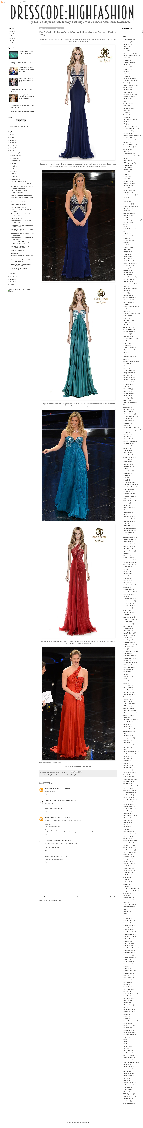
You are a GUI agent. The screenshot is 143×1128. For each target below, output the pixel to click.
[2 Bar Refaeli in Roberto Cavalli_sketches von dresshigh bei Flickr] (78, 399)
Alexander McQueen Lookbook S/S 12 (22, 111)
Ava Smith (126, 740)
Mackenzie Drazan (129, 934)
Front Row (126, 211)
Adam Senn (127, 407)
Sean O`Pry (126, 395)
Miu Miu (125, 238)
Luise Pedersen (128, 929)
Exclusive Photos (128, 94)
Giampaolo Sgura (128, 847)
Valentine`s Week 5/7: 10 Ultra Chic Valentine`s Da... (22, 230)
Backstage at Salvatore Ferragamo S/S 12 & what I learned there (26, 69)
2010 (11, 282)
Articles (125, 359)
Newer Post (43, 897)
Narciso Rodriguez (129, 971)
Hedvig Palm (127, 859)
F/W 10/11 (126, 304)
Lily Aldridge (127, 918)
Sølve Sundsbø (128, 694)
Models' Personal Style (130, 156)
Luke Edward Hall (128, 932)
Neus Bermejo (127, 973)
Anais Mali (126, 717)
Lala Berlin (126, 911)
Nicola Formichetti (128, 975)
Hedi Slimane (127, 594)
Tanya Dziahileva (128, 519)
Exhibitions (126, 160)
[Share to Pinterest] (80, 772)
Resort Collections (129, 277)
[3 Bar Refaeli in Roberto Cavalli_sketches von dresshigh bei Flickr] (78, 637)
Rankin (125, 1019)
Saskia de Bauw (128, 1057)
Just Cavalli (126, 459)
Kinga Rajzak (127, 466)
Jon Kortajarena (128, 617)
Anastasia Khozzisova (130, 719)
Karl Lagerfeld (127, 185)
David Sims (126, 425)
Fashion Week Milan (129, 128)
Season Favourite (128, 140)
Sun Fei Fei (126, 352)
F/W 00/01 (126, 578)
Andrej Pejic (127, 542)
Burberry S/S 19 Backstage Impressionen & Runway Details (26, 96)
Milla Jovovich (127, 964)
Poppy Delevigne (128, 1009)
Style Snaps (127, 281)
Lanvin (125, 914)
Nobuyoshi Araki (128, 669)
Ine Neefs (126, 866)
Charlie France (127, 261)
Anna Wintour (127, 327)
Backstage (126, 67)
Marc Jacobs (127, 236)
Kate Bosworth (127, 382)
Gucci (125, 231)
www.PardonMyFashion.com (53, 808)
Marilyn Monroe (128, 943)
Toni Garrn (126, 322)
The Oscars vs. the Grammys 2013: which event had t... (21, 191)
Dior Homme (127, 181)
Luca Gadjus (127, 640)
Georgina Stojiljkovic (129, 840)
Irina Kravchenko (128, 601)
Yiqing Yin (126, 701)
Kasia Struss (127, 274)
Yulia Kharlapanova (129, 704)
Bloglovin (12, 31)
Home (78, 897)
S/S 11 (125, 179)
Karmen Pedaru (128, 377)
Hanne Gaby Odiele (129, 592)
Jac (124, 309)
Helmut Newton (128, 861)
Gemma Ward (127, 838)
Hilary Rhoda (127, 443)
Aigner (125, 535)
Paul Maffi (126, 996)
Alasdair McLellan (128, 708)
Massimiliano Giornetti (130, 651)
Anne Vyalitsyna (128, 729)
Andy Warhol (127, 722)
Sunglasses (127, 252)
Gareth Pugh (127, 836)
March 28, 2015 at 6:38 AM (59, 856)
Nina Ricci (126, 982)
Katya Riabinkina (128, 633)
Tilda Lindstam (127, 1085)
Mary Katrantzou (128, 316)
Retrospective (127, 154)
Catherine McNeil (128, 560)
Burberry (126, 44)
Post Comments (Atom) (55, 900)
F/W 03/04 (126, 434)
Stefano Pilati (127, 1071)
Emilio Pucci (127, 204)
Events (125, 106)
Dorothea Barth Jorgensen (131, 430)
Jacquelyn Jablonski (129, 370)
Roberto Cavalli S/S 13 (18, 202)
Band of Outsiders (128, 754)
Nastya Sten (127, 660)
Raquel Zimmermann (129, 1021)
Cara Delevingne (128, 144)
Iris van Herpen (128, 605)
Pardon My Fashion (51, 800)
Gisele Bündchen (128, 852)
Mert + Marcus (127, 489)
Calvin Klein (127, 555)
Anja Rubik (126, 259)
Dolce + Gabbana (128, 809)
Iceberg (125, 596)
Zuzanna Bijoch (128, 532)
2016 (11, 142)
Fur (124, 199)
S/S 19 (125, 681)
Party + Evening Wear (68, 775)
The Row (126, 523)
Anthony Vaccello (128, 546)
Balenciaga (126, 747)
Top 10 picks (127, 39)
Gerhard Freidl (127, 843)
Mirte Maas (126, 653)
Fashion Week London (130, 306)
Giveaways (126, 587)
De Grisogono (127, 571)
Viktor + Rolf (127, 526)
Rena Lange (127, 1023)
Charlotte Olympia (128, 297)
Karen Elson (127, 462)
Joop (124, 233)
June (13, 168)
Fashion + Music (128, 247)
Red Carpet (126, 117)
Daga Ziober (127, 567)
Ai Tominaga (127, 706)
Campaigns (126, 103)
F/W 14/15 (126, 90)
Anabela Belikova (128, 539)
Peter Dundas (127, 1000)
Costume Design (128, 790)
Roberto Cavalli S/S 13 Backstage (21, 195)
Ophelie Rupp (127, 991)
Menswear (126, 42)
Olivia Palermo (127, 672)
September (14, 161)
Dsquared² (126, 334)
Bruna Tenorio (127, 770)
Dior (124, 227)
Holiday (125, 71)
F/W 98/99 (126, 829)
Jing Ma (125, 884)
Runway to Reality (129, 222)
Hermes (125, 368)
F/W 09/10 (126, 437)
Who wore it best (128, 405)
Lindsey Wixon (127, 343)
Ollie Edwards (127, 989)
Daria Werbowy (128, 421)
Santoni (125, 1048)
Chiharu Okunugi (128, 332)
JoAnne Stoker (127, 450)
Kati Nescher (127, 464)
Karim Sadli (126, 895)
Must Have (126, 192)
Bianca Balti (127, 295)
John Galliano (127, 213)
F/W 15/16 (126, 99)
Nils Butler (126, 980)
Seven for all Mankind (130, 1062)
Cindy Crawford (128, 781)
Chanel (125, 224)
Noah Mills (126, 984)
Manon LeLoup (128, 642)
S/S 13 (125, 58)
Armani (125, 142)
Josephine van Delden (130, 891)
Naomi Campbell (128, 348)
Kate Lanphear (127, 900)
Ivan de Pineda (128, 870)
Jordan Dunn (127, 455)
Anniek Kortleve (128, 544)
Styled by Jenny (128, 163)
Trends (125, 76)
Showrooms (127, 512)
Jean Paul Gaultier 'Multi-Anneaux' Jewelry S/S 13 (21, 210)
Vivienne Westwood (129, 85)
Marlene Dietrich (128, 945)
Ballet (125, 749)
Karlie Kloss (127, 272)
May (12, 171)
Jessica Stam (127, 612)
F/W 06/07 (126, 827)
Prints (125, 674)
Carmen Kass (127, 558)
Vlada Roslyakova (129, 528)
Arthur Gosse (127, 735)
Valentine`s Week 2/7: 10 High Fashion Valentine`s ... (20, 242)
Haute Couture (127, 138)
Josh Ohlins (127, 893)
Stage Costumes (128, 350)
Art (124, 733)
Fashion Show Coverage (131, 135)
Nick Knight (126, 665)
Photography (127, 208)
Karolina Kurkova (128, 379)
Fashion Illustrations (56, 775)
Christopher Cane (128, 564)
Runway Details (128, 96)
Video (125, 83)
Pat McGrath (127, 391)
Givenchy (126, 268)
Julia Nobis (126, 375)
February (14, 179)
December (14, 153)
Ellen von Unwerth (129, 815)
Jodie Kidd (126, 614)
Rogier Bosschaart (129, 1032)
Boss (124, 763)
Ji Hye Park (126, 882)
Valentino (126, 697)
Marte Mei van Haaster (130, 948)
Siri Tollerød (127, 688)
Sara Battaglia (127, 1050)
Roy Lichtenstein (128, 1034)
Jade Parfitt (126, 875)
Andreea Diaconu (128, 357)
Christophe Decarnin (129, 562)
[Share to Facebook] (78, 772)
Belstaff (125, 293)
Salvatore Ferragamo (129, 78)
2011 (11, 279)
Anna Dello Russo (129, 288)
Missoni (125, 966)
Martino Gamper (128, 950)
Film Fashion (127, 341)
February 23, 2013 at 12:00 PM (60, 818)
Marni (125, 649)
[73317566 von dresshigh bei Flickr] (78, 760)
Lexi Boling (126, 473)
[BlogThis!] (74, 772)
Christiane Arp (127, 300)
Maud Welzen (127, 955)
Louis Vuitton (127, 345)
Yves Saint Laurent (129, 195)
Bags (125, 51)
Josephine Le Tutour (129, 619)
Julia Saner (126, 626)
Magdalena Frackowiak (130, 313)
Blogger (86, 1122)
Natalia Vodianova (129, 663)
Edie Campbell (127, 302)
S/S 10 (125, 509)
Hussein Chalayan (129, 863)
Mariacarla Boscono (129, 484)
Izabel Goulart (127, 608)
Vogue (125, 286)
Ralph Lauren (127, 190)
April (13, 174)
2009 (11, 284)
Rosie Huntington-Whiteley (131, 220)
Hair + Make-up (128, 147)
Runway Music (127, 279)
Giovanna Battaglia (129, 441)
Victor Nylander (128, 1094)
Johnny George (128, 886)
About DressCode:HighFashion (18, 126)
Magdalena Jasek (128, 936)
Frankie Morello (128, 831)
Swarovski (126, 92)
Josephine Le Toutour (130, 888)
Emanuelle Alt (127, 573)
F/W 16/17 (126, 122)
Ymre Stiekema (128, 1098)
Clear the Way (55, 847)
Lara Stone (126, 916)
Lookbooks (126, 176)
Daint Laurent (127, 795)
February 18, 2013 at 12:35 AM (60, 788)
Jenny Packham (128, 373)
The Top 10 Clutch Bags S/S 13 (20, 181)
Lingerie (125, 480)
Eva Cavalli (126, 822)
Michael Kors (127, 491)
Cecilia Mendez (128, 777)
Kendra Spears (128, 635)
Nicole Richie (127, 977)
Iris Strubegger (127, 603)
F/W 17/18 (126, 174)
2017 (11, 140)
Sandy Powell (127, 1046)
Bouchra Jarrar (127, 767)
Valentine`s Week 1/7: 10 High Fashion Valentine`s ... (20, 247)
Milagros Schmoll (128, 494)
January (14, 273)
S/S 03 (125, 1041)
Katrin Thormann (128, 904)
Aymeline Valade (128, 551)
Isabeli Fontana (128, 868)
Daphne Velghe (128, 797)
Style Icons (126, 400)
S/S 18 (125, 172)
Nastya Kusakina (128, 658)
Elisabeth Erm (127, 813)
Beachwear (126, 758)
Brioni (125, 553)
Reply (46, 794)
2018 (11, 137)
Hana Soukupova (128, 856)
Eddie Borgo (127, 811)
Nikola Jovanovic (128, 667)
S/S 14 (125, 74)
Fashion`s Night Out (129, 183)
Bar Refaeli (47, 775)
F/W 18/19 (126, 165)
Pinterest (12, 38)
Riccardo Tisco (127, 1028)
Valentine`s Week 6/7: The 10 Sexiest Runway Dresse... (22, 225)
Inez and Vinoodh (128, 599)
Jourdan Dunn (127, 270)
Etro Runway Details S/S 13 (19, 250)
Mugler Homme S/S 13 (18, 218)
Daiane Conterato (128, 793)
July (12, 166)
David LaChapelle (129, 799)
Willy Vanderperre (128, 1096)
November (14, 155)
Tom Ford (126, 254)
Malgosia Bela (127, 939)
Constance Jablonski (129, 416)
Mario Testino (127, 167)
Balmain (125, 290)
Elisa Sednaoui (128, 336)
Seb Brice (126, 243)
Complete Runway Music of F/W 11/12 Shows (26, 52)
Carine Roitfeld (128, 329)
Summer (126, 1078)
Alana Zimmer (127, 256)
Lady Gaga (126, 637)
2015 (11, 145)
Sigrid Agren (127, 398)
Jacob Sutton (127, 872)
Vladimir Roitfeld (128, 530)
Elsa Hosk (126, 818)
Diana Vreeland (128, 804)
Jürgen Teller (127, 628)
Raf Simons (126, 1016)
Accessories (127, 131)
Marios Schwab (128, 646)
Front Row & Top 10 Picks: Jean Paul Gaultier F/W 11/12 (27, 80)
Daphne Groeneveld (129, 263)
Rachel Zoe (126, 1014)
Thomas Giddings (128, 1082)
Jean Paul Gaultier (129, 80)
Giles (125, 366)
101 (124, 354)
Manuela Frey (127, 941)
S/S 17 (125, 151)
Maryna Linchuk (128, 952)
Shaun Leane (127, 1066)
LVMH (125, 909)
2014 (11, 148)
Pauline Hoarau (128, 998)
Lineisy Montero (128, 925)
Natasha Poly (127, 240)
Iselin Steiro (127, 446)
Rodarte (125, 678)
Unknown (48, 788)
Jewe (125, 879)
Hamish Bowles (128, 589)
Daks (125, 569)
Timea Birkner (127, 1089)
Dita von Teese (127, 806)
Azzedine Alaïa (127, 745)
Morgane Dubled (128, 656)
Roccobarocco (127, 1030)
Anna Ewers (127, 724)
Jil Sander (126, 149)
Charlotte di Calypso (129, 779)
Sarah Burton (127, 1053)
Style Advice (127, 249)
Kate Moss (126, 215)
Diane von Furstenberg (130, 427)
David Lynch (127, 423)
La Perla (126, 468)
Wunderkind (127, 699)
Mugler (125, 318)
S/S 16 (125, 101)
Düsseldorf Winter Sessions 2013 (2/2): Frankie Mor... (21, 260)
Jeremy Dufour (127, 877)
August (13, 163)
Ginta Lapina (127, 439)
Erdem (125, 576)
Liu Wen (125, 217)
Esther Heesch (127, 820)
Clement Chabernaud (130, 361)
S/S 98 (125, 683)
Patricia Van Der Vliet (129, 993)
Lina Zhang (126, 478)
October (14, 158)
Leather (125, 311)
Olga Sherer (127, 389)
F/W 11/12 (126, 69)
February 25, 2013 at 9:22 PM (62, 841)
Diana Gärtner (127, 802)
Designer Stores (128, 133)
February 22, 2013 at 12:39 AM (67, 800)
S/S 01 (125, 1039)
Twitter (11, 43)
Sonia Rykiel (127, 690)
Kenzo (125, 188)
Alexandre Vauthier (129, 537)
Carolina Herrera (128, 772)
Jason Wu (126, 448)
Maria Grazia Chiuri (129, 644)
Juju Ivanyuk (127, 621)
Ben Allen (126, 761)
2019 (11, 135)
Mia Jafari (126, 959)
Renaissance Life (128, 1025)
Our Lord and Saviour (130, 500)
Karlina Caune (127, 898)
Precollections (127, 108)
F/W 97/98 (126, 583)
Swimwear (126, 1080)
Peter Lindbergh (128, 507)
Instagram (12, 36)
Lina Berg (126, 923)
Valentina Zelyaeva (129, 402)
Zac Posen (126, 1101)
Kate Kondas (127, 630)
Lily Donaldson (128, 920)
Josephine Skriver (128, 457)
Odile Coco (126, 987)
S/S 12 (125, 46)
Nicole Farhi (127, 498)
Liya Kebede (127, 384)
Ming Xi (125, 386)
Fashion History (128, 265)
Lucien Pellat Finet (129, 482)
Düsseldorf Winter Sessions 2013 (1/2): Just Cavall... (21, 264)
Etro (124, 124)
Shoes (125, 64)
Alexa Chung (127, 325)
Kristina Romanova (129, 907)
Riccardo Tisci (127, 676)
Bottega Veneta (128, 765)
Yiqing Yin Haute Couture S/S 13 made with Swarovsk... (21, 269)
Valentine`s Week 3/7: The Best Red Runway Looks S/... (22, 238)
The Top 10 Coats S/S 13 (18, 207)
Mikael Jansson (128, 961)
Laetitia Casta (127, 471)
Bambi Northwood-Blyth (130, 751)
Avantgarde (126, 742)
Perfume (126, 505)
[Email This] (72, 772)
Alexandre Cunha (128, 409)
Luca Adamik (127, 927)
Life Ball (125, 475)
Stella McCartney (128, 1073)
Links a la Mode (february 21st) (20, 204)
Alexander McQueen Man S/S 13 (21, 184)
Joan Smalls (127, 453)
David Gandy (127, 363)
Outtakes (126, 503)
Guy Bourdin (127, 854)
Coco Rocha (127, 783)
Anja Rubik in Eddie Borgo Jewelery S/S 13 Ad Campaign (22, 187)
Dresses (47, 856)
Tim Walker (126, 1087)
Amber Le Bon (127, 715)
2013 (11, 150)
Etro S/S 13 (14, 253)
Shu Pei (125, 514)
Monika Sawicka (128, 968)
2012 (11, 276)
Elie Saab (126, 169)
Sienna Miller (127, 1069)
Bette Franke (127, 411)
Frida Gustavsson (128, 229)
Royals (125, 1037)
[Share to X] (76, 772)
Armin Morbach (128, 548)
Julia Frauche (127, 624)
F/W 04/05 (126, 824)
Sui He (125, 245)
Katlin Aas (126, 902)
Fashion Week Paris (129, 338)
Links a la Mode (128, 62)
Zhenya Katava (128, 1103)
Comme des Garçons (129, 786)
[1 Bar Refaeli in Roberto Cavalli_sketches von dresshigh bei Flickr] (78, 160)
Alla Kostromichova (129, 713)
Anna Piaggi (127, 726)
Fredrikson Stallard (129, 834)
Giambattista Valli (128, 845)
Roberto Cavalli (79, 775)
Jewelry (125, 112)
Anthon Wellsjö (128, 731)
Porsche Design (128, 1012)
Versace (125, 201)
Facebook (12, 33)
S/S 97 (125, 1044)
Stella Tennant (127, 1076)
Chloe (125, 197)
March (13, 176)
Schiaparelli (127, 1060)
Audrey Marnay (128, 738)
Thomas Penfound (129, 284)
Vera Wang (126, 1092)
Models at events (128, 126)
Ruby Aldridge (127, 393)
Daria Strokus (127, 418)
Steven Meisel (127, 320)
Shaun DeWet (127, 1064)
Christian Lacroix (128, 414)
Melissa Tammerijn (129, 957)
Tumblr (11, 40)
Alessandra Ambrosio (129, 710)
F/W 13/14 (126, 60)
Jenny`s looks (127, 610)
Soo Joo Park (127, 692)
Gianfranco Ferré (128, 850)
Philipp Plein (127, 1003)
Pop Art (125, 1007)
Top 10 (125, 115)
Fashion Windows (128, 585)
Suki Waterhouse (128, 516)
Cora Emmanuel (128, 788)
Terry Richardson (128, 521)
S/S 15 (125, 110)
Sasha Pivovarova (129, 1055)
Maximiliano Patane (129, 487)
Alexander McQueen (129, 119)
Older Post (113, 897)
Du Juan (126, 432)
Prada (125, 158)
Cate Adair (126, 774)
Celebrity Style (127, 87)
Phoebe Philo (127, 1005)
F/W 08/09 (126, 580)
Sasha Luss (127, 685)
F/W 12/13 (126, 49)
